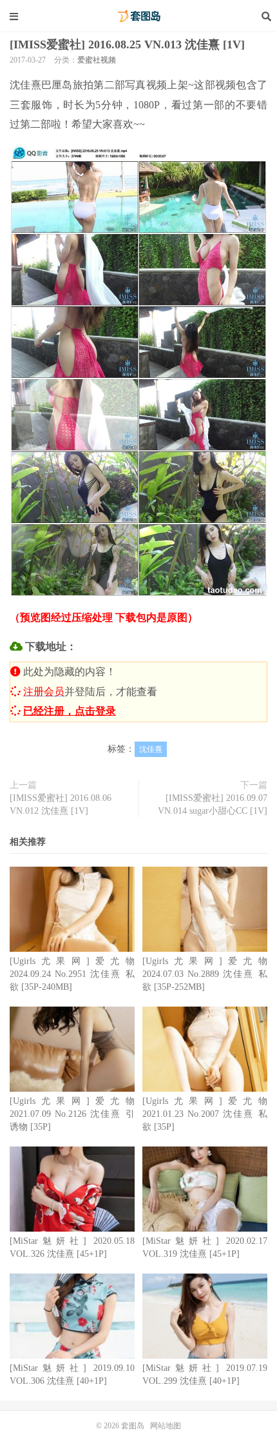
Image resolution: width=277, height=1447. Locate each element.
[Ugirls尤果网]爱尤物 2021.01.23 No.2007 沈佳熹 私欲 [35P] (204, 1114)
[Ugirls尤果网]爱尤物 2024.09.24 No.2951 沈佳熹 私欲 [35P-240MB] (72, 974)
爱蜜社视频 (96, 59)
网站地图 (165, 1425)
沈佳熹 (150, 749)
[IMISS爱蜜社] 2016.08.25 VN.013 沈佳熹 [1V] (127, 44)
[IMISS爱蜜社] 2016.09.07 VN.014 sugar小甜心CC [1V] (212, 804)
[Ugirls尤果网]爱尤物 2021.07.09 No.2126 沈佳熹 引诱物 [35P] (72, 1114)
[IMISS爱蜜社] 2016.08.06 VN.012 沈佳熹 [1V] (60, 804)
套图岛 (138, 16)
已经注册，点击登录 (69, 710)
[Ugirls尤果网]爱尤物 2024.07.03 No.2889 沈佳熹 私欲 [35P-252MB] (204, 974)
